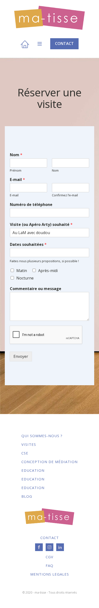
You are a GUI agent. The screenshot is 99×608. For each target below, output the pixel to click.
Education (32, 470)
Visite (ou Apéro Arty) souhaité (41, 224)
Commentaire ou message (35, 288)
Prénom (15, 170)
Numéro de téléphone (31, 204)
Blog (26, 496)
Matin (21, 270)
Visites (28, 444)
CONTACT (64, 43)
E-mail (17, 179)
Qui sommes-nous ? (41, 435)
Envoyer (20, 356)
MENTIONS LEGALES (49, 574)
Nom (16, 154)
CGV (49, 556)
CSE (24, 453)
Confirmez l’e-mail (65, 195)
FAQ (49, 565)
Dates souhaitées (28, 244)
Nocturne (25, 278)
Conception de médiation (49, 461)
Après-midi (48, 270)
